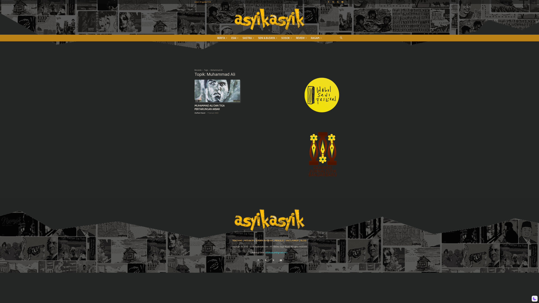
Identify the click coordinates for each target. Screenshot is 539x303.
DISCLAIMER (292, 240)
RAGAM (315, 38)
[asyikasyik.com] (269, 19)
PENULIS (279, 240)
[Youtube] (342, 2)
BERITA (221, 38)
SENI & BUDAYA (266, 38)
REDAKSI (249, 240)
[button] (341, 38)
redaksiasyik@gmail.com (276, 252)
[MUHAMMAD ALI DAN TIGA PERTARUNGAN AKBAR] (217, 91)
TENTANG (237, 240)
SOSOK (285, 38)
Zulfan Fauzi (200, 113)
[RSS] (333, 2)
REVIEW (300, 38)
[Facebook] (328, 2)
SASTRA (247, 38)
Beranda (198, 70)
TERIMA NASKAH (264, 240)
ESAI (233, 38)
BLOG (303, 240)
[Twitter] (338, 2)
